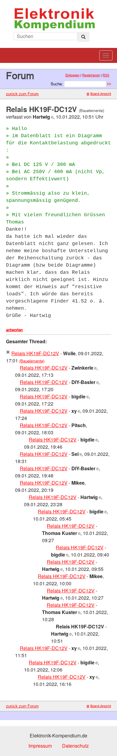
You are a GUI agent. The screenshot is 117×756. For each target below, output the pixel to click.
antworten (14, 329)
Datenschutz (75, 745)
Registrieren (91, 75)
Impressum (40, 745)
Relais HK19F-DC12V (35, 353)
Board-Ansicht (100, 94)
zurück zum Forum (22, 93)
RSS (106, 75)
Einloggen (72, 75)
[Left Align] (83, 37)
